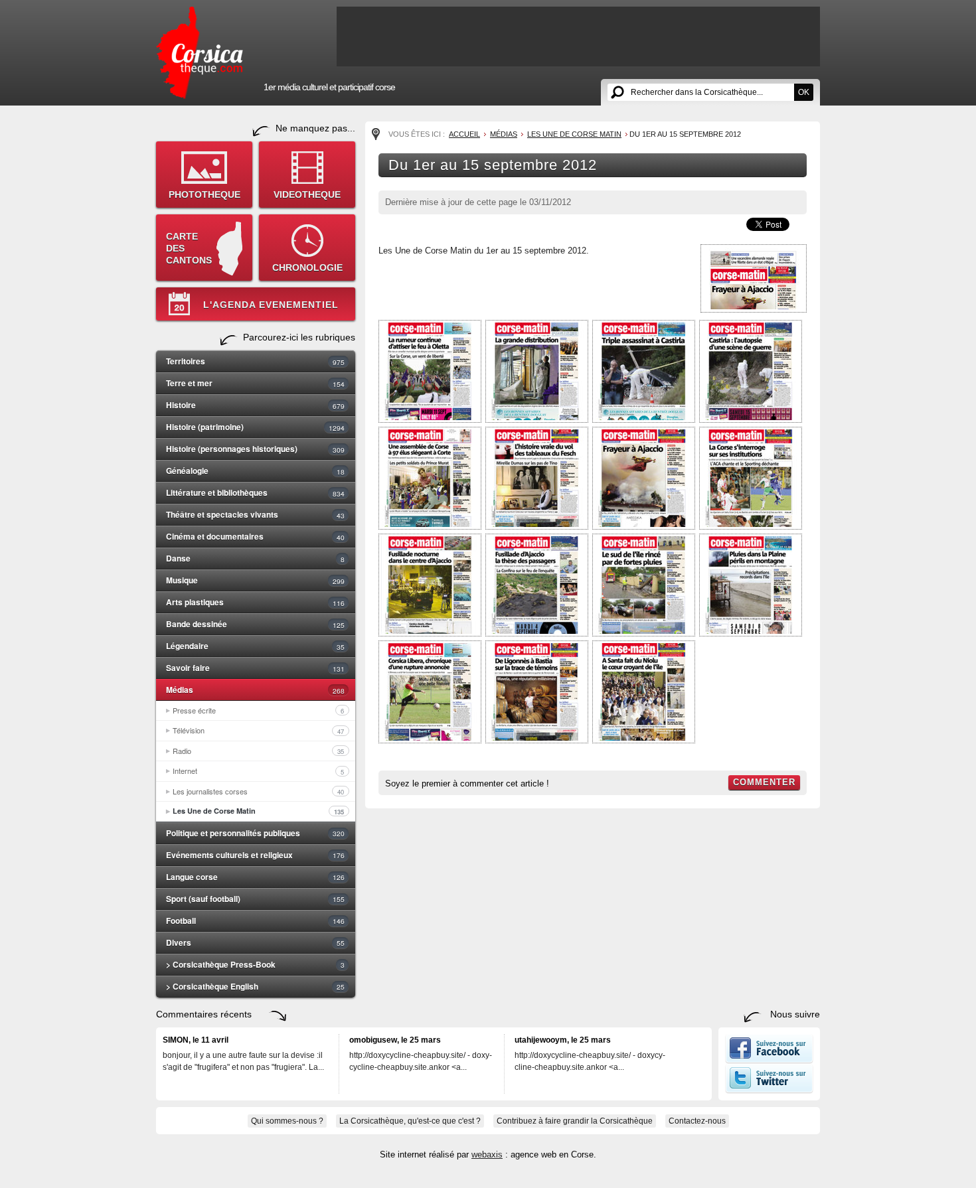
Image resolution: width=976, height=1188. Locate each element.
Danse (255, 558)
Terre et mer (255, 383)
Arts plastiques (255, 602)
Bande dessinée (255, 624)
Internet (258, 770)
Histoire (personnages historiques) (255, 449)
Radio (258, 750)
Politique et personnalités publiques (255, 833)
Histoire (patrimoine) (255, 427)
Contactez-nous (697, 1121)
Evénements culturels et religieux (255, 855)
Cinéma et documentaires (255, 536)
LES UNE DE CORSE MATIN (574, 134)
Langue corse (255, 877)
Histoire (255, 405)
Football (255, 921)
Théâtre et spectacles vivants (255, 514)
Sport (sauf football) (255, 899)
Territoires (255, 361)
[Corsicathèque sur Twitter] (769, 1090)
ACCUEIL (464, 134)
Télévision (258, 730)
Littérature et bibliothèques (255, 492)
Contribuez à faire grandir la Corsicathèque (575, 1121)
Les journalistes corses (258, 791)
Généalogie (255, 471)
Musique (255, 580)
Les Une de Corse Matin (258, 811)
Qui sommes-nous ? (287, 1121)
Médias (255, 690)
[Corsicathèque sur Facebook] (769, 1060)
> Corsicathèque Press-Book (255, 964)
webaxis (487, 1154)
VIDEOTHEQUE (307, 194)
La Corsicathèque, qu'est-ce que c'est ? (410, 1121)
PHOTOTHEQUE (204, 194)
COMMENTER (764, 782)
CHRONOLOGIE (307, 267)
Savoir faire (255, 668)
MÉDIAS (503, 134)
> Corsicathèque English (255, 986)
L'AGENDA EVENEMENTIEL (271, 304)
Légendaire (255, 646)
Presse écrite (258, 710)
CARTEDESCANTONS (189, 248)
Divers (255, 942)
